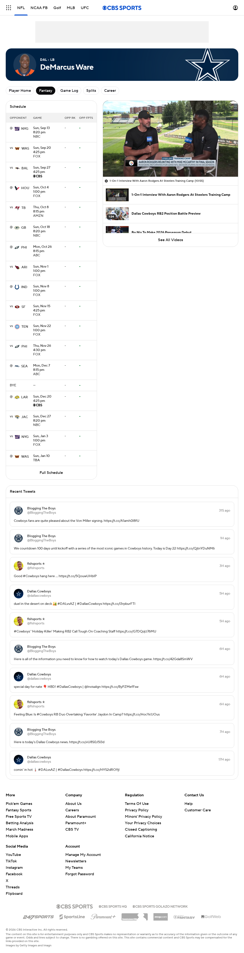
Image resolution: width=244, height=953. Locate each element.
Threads (13, 887)
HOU (25, 188)
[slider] (170, 162)
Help (188, 803)
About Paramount (80, 816)
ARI (24, 267)
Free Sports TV (19, 816)
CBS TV (72, 829)
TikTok (11, 861)
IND (24, 287)
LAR (24, 397)
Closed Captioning (141, 829)
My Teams (74, 867)
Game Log (69, 90)
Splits (91, 90)
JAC (24, 417)
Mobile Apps (17, 836)
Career (110, 90)
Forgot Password (79, 874)
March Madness (19, 829)
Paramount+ (75, 823)
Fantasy (45, 90)
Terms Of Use (137, 803)
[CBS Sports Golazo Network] (160, 906)
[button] (8, 8)
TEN (24, 327)
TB (23, 208)
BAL (24, 168)
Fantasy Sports (18, 810)
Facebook (14, 874)
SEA (24, 366)
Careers (72, 810)
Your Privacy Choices (143, 823)
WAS (25, 148)
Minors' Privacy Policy (143, 816)
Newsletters (75, 861)
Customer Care (197, 810)
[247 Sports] (38, 916)
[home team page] (17, 128)
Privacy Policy (136, 810)
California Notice (139, 836)
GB (23, 228)
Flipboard (14, 893)
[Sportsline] (72, 916)
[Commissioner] (135, 915)
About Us (73, 803)
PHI (24, 247)
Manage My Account (83, 854)
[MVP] (160, 915)
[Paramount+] (103, 915)
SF (23, 307)
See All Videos (170, 240)
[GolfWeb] (211, 917)
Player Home (20, 90)
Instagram (14, 867)
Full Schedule (51, 472)
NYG (24, 129)
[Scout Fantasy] (184, 916)
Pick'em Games (19, 803)
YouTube (13, 854)
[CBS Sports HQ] (113, 906)
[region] (170, 139)
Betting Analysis (19, 823)
